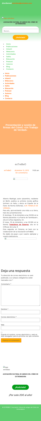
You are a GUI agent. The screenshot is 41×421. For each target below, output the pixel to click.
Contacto (10, 69)
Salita (8, 57)
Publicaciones (11, 47)
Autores (9, 64)
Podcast (9, 62)
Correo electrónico (9, 317)
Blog (8, 67)
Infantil (9, 49)
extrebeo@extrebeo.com (22, 3)
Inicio (8, 44)
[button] (20, 71)
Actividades (11, 54)
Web (2, 325)
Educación (10, 59)
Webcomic (10, 52)
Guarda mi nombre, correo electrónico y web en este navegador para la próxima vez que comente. (20, 335)
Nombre (4, 309)
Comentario (6, 284)
